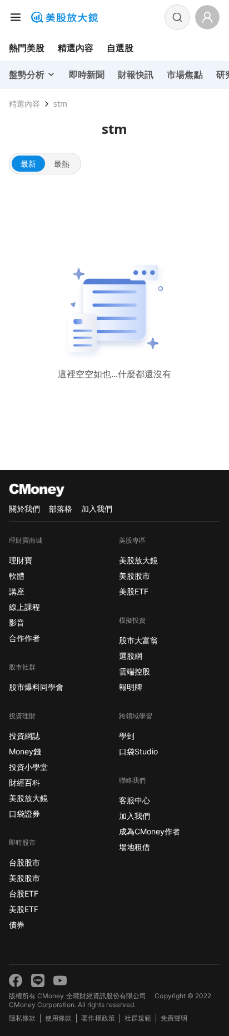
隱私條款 (22, 1018)
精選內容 (75, 48)
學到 (127, 735)
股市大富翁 (138, 640)
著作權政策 (97, 1018)
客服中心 (134, 800)
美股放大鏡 (28, 798)
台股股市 (24, 862)
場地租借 (134, 847)
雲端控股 (134, 671)
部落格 (60, 508)
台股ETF (23, 893)
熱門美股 (26, 48)
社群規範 (138, 1018)
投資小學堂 (28, 767)
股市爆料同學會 (36, 687)
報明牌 (130, 687)
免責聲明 (174, 1018)
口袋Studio (138, 751)
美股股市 (24, 878)
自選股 (120, 48)
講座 (16, 591)
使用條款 (58, 1018)
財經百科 (24, 782)
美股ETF (23, 909)
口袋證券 (24, 813)
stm (60, 103)
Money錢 (25, 751)
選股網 (130, 655)
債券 (16, 924)
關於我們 (24, 508)
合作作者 (24, 638)
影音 (16, 622)
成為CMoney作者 (149, 831)
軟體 (16, 575)
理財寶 (20, 560)
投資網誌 (24, 735)
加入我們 (96, 508)
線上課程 (24, 607)
